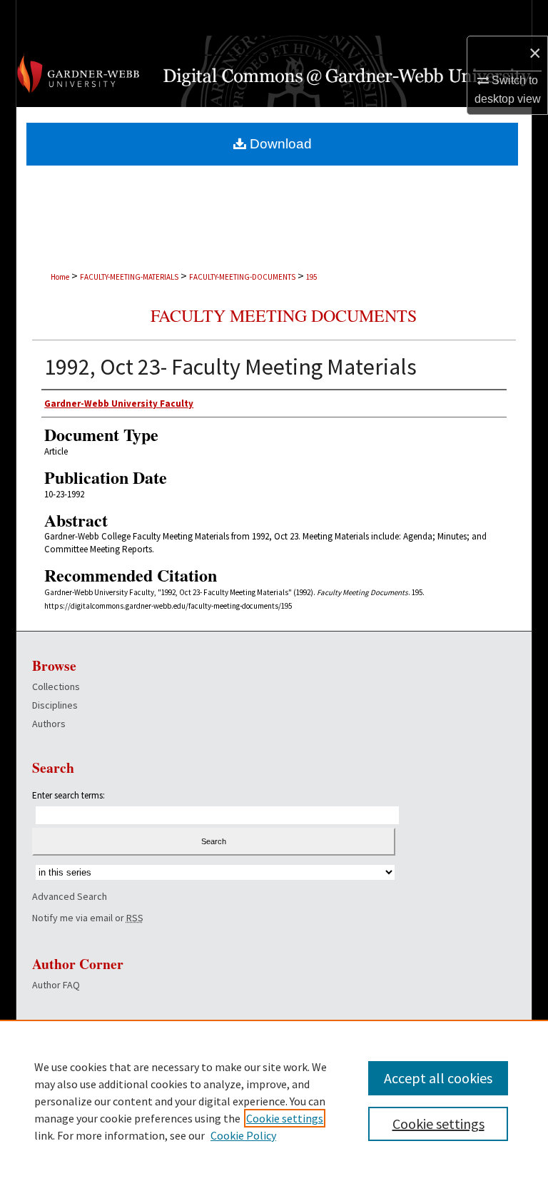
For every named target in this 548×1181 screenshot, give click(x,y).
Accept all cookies (438, 1078)
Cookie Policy (243, 1135)
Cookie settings (284, 1118)
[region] (274, 1100)
